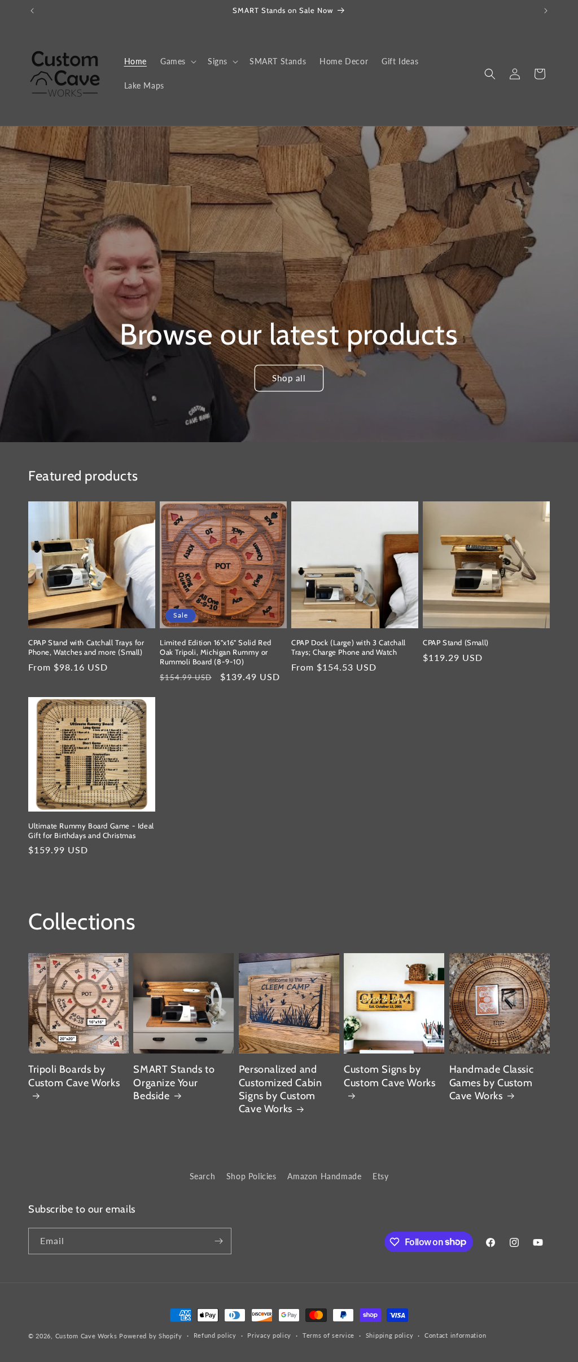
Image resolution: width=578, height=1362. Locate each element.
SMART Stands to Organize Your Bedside (173, 1082)
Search (203, 1176)
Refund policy (215, 1335)
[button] (177, 61)
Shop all (289, 378)
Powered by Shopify (150, 1335)
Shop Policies (251, 1176)
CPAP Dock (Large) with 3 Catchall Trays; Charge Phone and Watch (348, 647)
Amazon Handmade (324, 1176)
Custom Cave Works (86, 1335)
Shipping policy (390, 1335)
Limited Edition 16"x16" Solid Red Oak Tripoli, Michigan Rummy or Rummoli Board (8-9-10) (216, 652)
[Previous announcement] (32, 10)
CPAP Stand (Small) (456, 642)
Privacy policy (269, 1335)
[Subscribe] (218, 1241)
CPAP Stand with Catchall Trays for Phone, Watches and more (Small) (86, 647)
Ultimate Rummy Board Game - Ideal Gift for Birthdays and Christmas (91, 830)
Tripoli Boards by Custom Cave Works (74, 1075)
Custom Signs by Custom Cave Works (389, 1075)
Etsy (380, 1176)
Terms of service (328, 1335)
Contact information (455, 1335)
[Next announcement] (545, 10)
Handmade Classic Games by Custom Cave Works (491, 1082)
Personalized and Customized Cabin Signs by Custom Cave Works (280, 1089)
